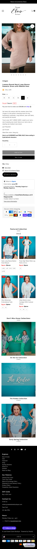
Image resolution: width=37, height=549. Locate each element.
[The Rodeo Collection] (18, 380)
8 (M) (14, 268)
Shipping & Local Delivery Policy (11, 483)
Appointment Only (15, 521)
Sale (3, 458)
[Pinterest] (18, 449)
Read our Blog (6, 470)
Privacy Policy (6, 485)
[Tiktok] (25, 449)
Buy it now (18, 157)
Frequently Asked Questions (10, 487)
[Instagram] (14, 449)
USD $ (19, 536)
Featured (4, 460)
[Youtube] (22, 449)
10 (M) (3, 271)
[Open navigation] (2, 11)
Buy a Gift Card (6, 494)
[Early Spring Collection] (18, 420)
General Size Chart (7, 477)
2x (27, 98)
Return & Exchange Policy (19, 1)
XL (18, 98)
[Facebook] (11, 449)
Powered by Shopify (27, 531)
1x (23, 98)
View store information (10, 201)
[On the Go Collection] (18, 339)
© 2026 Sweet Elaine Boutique (11, 531)
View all (18, 233)
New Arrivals (6, 457)
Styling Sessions (7, 464)
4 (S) (7, 268)
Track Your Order (7, 479)
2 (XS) (3, 268)
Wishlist (4, 468)
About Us (5, 466)
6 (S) (10, 268)
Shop (3, 462)
